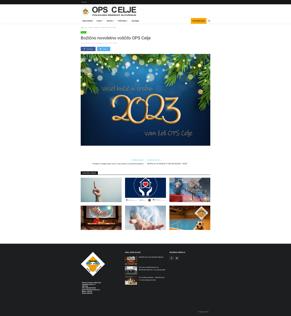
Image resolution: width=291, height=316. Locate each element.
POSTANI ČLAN (199, 21)
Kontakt (84, 2)
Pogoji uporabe (203, 312)
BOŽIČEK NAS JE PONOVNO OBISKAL (151, 257)
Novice (91, 27)
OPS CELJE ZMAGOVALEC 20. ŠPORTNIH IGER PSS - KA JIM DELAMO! (152, 268)
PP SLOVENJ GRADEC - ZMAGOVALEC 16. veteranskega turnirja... (152, 279)
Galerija (135, 21)
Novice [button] (110, 21)
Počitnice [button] (122, 21)
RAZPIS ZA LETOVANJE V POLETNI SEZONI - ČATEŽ (167, 164)
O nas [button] (99, 21)
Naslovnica (88, 21)
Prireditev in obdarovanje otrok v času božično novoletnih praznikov (118, 164)
